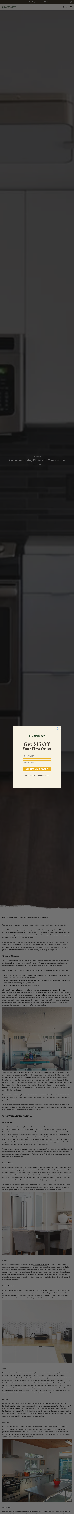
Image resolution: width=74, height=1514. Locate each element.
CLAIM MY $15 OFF (37, 769)
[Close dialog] (58, 728)
